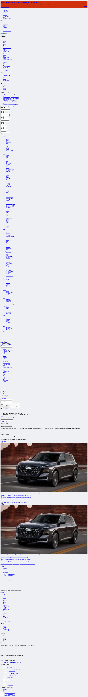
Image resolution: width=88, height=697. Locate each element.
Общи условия (6, 570)
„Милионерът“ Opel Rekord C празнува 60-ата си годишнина (14, 502)
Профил (5, 391)
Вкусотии (5, 50)
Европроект (5, 572)
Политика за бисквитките (8, 575)
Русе (4, 90)
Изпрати (2, 408)
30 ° (1, 133)
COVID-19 (5, 361)
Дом (4, 56)
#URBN (5, 69)
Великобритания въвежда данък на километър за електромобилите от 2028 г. (17, 497)
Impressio (5, 360)
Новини (85, 6)
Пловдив (5, 86)
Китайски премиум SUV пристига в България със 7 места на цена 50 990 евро (18, 564)
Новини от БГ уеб (7, 48)
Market (4, 76)
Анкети (4, 46)
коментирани (10, 442)
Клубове (5, 62)
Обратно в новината (5, 7)
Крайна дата (9, 344)
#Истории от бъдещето (8, 350)
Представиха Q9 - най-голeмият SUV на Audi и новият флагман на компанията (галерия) (20, 492)
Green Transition (6, 66)
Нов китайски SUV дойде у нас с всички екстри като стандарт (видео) (16, 499)
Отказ (3, 345)
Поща (4, 77)
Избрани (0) (11, 417)
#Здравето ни (6, 57)
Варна (4, 88)
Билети (4, 79)
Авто (4, 45)
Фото (4, 65)
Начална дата (3, 344)
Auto (85, 4)
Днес (4, 352)
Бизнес (4, 356)
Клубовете (5, 368)
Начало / (85, 3)
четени (5, 442)
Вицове (4, 49)
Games (4, 55)
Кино (4, 60)
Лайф (4, 353)
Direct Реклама (6, 80)
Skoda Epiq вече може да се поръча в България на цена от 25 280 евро (16, 495)
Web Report (5, 70)
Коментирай (3, 398)
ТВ (3, 63)
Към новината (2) (4, 417)
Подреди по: (3, 418)
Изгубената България (7, 59)
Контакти (5, 569)
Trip (4, 64)
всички (2, 504)
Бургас (4, 89)
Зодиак (4, 58)
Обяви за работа (6, 75)
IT (3, 359)
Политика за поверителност (9, 574)
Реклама (5, 568)
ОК (1, 345)
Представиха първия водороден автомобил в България (20, 2)
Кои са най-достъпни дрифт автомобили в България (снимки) (14, 557)
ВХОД (2, 416)
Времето (5, 52)
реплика (2, 421)
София (4, 85)
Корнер (4, 354)
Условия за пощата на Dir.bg (9, 695)
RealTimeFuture (6, 67)
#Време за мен (6, 51)
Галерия (5, 53)
